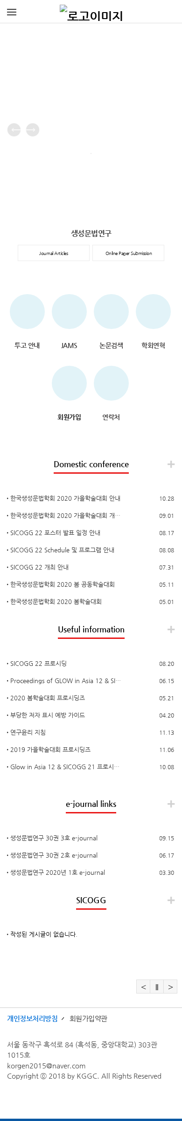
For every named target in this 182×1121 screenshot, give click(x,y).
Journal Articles (53, 253)
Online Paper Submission (128, 253)
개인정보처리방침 (32, 1018)
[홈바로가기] (91, 12)
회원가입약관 (88, 1018)
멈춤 (157, 986)
